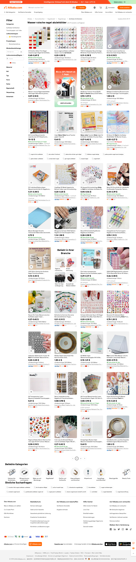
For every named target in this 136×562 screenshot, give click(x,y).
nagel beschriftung (123, 492)
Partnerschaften (115, 521)
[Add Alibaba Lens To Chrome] (35, 544)
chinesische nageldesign (76, 487)
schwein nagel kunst (14, 492)
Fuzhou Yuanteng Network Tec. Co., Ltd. (39, 145)
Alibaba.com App (97, 544)
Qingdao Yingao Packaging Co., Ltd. (65, 323)
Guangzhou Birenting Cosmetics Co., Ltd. (65, 239)
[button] (73, 7)
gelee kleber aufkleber (37, 158)
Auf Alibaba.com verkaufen (118, 506)
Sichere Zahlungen (36, 506)
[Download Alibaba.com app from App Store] (111, 544)
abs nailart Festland (54, 154)
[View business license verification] (86, 559)
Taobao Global (74, 553)
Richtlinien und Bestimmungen (39, 526)
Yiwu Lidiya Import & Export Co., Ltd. (65, 59)
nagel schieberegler (106, 487)
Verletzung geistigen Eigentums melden (93, 522)
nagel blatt (97, 158)
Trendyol (87, 553)
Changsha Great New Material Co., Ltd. (39, 241)
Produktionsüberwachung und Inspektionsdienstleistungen (39, 522)
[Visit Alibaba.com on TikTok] (131, 529)
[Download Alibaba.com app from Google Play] (125, 544)
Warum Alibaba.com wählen (12, 506)
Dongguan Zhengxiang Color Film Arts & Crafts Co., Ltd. (118, 61)
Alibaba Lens (8, 544)
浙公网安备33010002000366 (100, 559)
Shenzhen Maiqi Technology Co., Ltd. (39, 200)
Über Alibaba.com (10, 501)
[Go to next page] (85, 458)
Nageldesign (62, 19)
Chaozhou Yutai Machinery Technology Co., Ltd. (118, 103)
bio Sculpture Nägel (41, 487)
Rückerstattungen (89, 517)
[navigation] (15, 239)
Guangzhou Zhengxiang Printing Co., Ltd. (65, 197)
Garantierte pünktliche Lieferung (40, 513)
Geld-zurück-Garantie (37, 509)
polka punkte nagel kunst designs (114, 154)
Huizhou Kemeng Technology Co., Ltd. (118, 197)
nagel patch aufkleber (55, 492)
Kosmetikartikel (40, 19)
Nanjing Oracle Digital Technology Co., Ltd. (65, 143)
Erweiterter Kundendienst (38, 517)
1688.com (46, 553)
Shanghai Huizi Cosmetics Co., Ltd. (39, 61)
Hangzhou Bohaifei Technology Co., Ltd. (92, 241)
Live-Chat (86, 509)
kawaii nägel (84, 158)
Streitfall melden (88, 513)
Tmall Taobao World (57, 553)
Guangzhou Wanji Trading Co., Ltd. (117, 239)
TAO (82, 553)
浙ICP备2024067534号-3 (119, 559)
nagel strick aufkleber (37, 154)
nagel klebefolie (107, 492)
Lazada (66, 553)
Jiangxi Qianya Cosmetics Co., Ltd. (91, 104)
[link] (133, 543)
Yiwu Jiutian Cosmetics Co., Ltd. (116, 147)
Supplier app (58, 544)
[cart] (101, 8)
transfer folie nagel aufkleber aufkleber (19, 487)
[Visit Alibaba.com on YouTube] (127, 529)
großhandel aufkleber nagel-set (34, 492)
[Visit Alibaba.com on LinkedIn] (115, 529)
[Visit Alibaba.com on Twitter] (119, 529)
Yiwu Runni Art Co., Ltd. (88, 59)
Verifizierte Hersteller (63, 506)
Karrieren (7, 517)
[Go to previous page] (73, 458)
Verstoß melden (88, 526)
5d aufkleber (92, 487)
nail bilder (94, 492)
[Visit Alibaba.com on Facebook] (111, 529)
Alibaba (29, 19)
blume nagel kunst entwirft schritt (76, 492)
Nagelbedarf (51, 19)
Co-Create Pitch (9, 509)
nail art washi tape (58, 487)
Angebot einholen (62, 509)
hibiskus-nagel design (93, 154)
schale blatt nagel (54, 158)
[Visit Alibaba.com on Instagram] (123, 529)
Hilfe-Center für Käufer (90, 506)
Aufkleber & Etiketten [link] (75, 19)
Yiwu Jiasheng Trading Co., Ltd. (90, 197)
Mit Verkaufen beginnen (117, 509)
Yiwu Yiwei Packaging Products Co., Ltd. (39, 280)
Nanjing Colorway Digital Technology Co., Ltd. (92, 143)
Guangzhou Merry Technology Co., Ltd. (39, 100)
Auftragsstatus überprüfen (118, 513)
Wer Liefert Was (97, 553)
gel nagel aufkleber (70, 158)
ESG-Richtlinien (9, 513)
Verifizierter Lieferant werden (119, 517)
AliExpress (38, 553)
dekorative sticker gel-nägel (73, 154)
